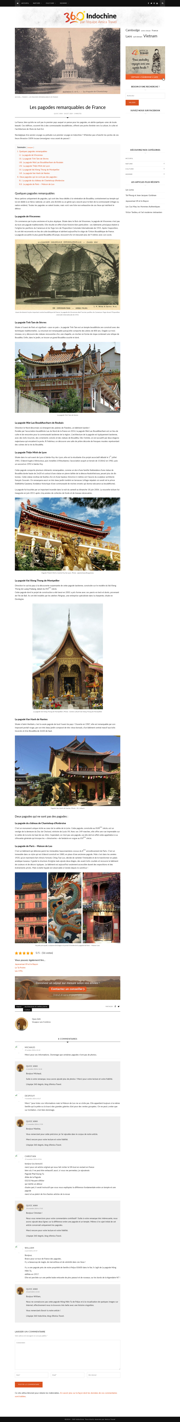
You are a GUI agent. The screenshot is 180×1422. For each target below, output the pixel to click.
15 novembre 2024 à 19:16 (33, 1159)
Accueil (18, 97)
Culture (27, 1010)
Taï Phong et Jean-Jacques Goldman (141, 195)
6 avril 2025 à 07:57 (31, 1251)
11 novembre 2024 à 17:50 (34, 1124)
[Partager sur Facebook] (115, 1006)
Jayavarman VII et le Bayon (137, 201)
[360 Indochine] (90, 17)
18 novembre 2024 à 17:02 (34, 1208)
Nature (129, 164)
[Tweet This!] (118, 1006)
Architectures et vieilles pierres (36, 1006)
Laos (129, 36)
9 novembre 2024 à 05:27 (33, 1098)
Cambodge (133, 30)
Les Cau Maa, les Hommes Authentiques (143, 207)
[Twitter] (151, 3)
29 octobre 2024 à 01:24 (32, 1050)
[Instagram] (154, 3)
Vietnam (150, 36)
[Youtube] (157, 3)
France (25, 97)
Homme (129, 174)
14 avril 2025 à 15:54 (32, 1292)
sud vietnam (137, 37)
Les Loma (130, 190)
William (29, 1248)
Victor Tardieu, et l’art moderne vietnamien (144, 212)
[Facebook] (148, 3)
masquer (30, 147)
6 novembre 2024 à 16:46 (34, 1069)
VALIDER (132, 102)
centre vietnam (146, 31)
